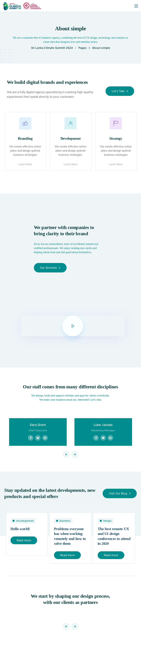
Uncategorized (25, 520)
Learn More (25, 164)
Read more (24, 540)
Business (64, 520)
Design (107, 520)
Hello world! (20, 529)
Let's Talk (118, 91)
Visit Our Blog (118, 493)
